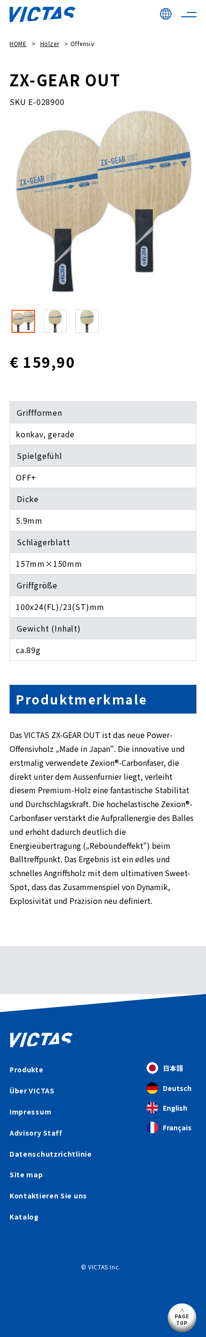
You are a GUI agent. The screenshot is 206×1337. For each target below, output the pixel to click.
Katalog (24, 1216)
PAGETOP (182, 1319)
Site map (26, 1174)
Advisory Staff (36, 1133)
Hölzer (49, 43)
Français (177, 1127)
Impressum (30, 1111)
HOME (18, 43)
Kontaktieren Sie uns (48, 1195)
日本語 (173, 1068)
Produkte (27, 1069)
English (175, 1108)
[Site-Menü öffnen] (188, 14)
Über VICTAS (32, 1090)
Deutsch (177, 1088)
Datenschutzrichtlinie (51, 1154)
